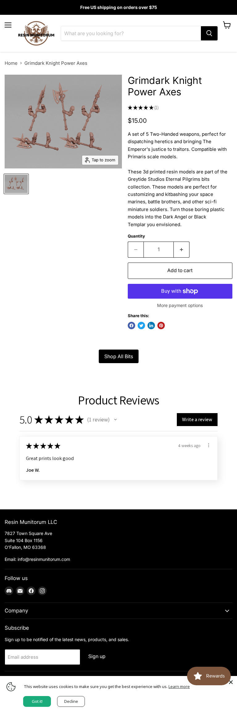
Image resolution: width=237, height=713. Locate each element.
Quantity (136, 236)
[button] (115, 419)
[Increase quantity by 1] (181, 250)
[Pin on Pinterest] (161, 325)
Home (11, 63)
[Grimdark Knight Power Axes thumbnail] (16, 184)
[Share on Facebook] (131, 325)
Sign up (97, 656)
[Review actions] (208, 445)
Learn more (179, 686)
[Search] (209, 33)
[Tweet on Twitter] (141, 325)
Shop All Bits (118, 356)
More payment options (180, 305)
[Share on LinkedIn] (151, 325)
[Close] (231, 682)
